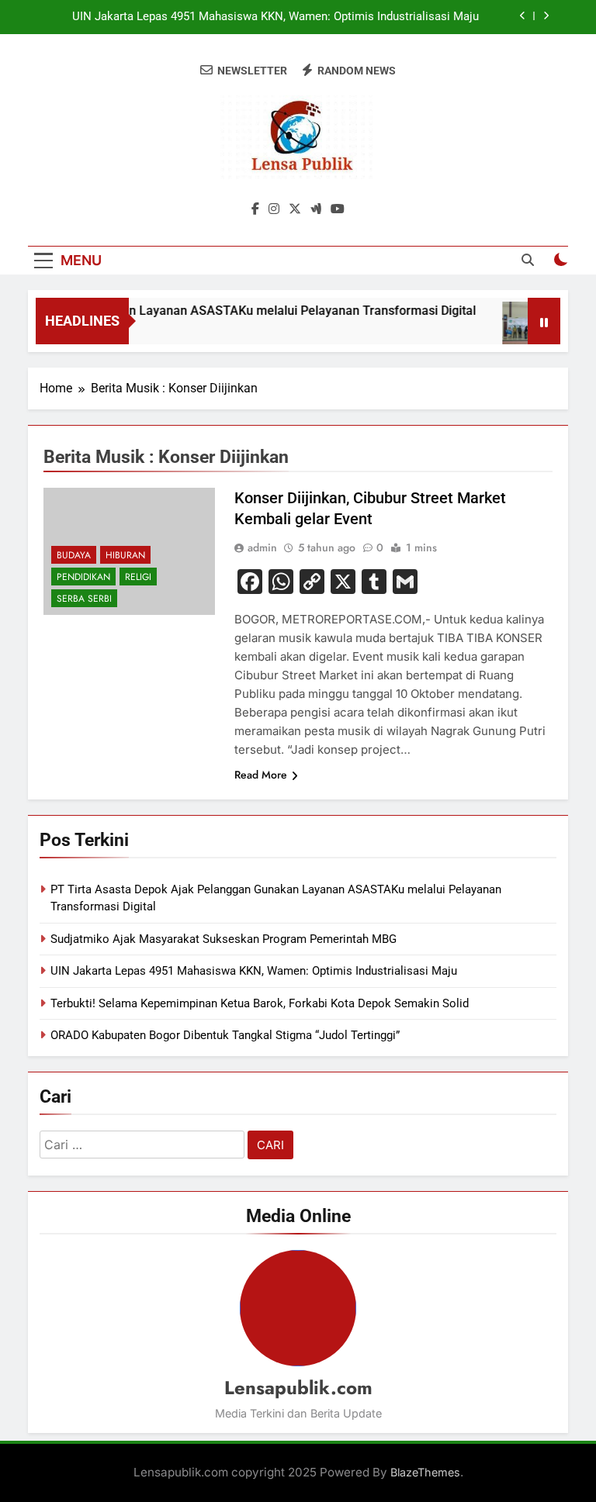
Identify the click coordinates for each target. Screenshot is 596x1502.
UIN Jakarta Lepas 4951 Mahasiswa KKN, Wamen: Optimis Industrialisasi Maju (275, 17)
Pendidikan (83, 577)
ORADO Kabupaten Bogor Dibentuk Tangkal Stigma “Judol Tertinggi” (225, 1035)
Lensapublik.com (298, 1387)
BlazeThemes (425, 1472)
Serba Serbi (84, 599)
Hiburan (125, 555)
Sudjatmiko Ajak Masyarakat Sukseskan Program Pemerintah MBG (223, 939)
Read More (260, 774)
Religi (138, 577)
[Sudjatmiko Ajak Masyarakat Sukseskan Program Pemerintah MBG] (519, 331)
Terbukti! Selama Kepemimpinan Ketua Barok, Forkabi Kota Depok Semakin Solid (259, 1003)
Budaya (74, 555)
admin (262, 547)
